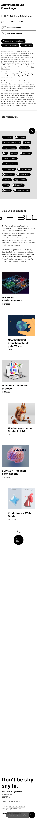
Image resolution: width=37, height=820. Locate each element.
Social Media (24, 174)
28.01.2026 (14, 473)
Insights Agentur (10, 148)
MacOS (14, 153)
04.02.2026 (20, 431)
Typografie (19, 185)
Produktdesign (9, 169)
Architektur (8, 137)
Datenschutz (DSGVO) (12, 143)
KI (6, 153)
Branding (21, 137)
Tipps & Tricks (20, 180)
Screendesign (26, 169)
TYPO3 (6, 185)
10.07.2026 (12, 300)
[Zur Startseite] (10, 117)
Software (7, 180)
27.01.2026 (19, 516)
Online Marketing (10, 159)
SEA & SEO (9, 174)
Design (27, 143)
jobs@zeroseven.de (13, 809)
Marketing (26, 153)
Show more (17, 539)
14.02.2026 (15, 388)
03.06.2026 (18, 344)
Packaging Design (10, 164)
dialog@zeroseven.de (17, 806)
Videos (7, 190)
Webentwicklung (22, 190)
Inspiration (24, 148)
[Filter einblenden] (32, 131)
